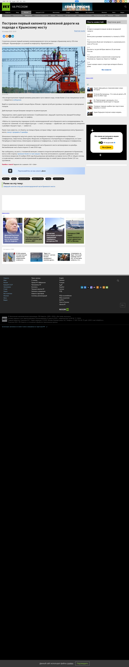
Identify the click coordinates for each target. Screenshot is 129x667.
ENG (4, 1)
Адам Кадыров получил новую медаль (107, 112)
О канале (34, 280)
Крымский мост (24, 179)
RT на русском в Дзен (121, 1)
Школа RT (62, 304)
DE (7, 1)
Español (61, 286)
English (61, 278)
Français (61, 282)
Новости (7, 12)
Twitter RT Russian (110, 1)
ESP (18, 1)
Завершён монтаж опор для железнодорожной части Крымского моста (29, 186)
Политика (8, 15)
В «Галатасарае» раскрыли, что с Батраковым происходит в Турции (106, 100)
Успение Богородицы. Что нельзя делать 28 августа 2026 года (110, 94)
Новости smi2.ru (5, 213)
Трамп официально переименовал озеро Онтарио (108, 88)
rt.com (21, 318)
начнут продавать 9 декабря (17, 132)
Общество (28, 15)
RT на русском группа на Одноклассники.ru (118, 1)
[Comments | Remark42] (43, 202)
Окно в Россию (64, 302)
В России (6, 179)
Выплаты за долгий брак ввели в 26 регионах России (103, 50)
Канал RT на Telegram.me (105, 1)
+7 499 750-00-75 (78, 320)
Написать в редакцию (38, 291)
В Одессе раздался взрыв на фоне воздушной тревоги (104, 30)
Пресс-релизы (35, 278)
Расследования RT (99, 15)
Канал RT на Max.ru (113, 1)
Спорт (68, 12)
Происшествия (17, 15)
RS (20, 1)
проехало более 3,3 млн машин (28, 154)
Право (117, 15)
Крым (14, 179)
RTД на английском (65, 296)
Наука (77, 12)
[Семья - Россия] (77, 7)
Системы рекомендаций (39, 296)
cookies (70, 663)
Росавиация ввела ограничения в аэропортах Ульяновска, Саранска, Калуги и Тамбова (103, 58)
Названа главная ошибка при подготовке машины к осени (109, 107)
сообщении (17, 100)
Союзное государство (41, 15)
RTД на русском (64, 298)
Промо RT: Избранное (38, 282)
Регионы (60, 15)
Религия (110, 15)
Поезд (48, 179)
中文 (24, 1)
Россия (26, 12)
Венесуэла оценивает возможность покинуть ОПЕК (106, 36)
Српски (61, 289)
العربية (13, 1)
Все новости (106, 70)
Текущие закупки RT (37, 289)
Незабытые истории (85, 15)
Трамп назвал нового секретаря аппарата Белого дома (105, 65)
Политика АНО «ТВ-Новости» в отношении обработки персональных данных (33, 322)
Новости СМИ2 (89, 78)
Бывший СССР (40, 12)
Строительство (58, 179)
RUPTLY (61, 300)
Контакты (34, 287)
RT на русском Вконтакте (108, 1)
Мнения (104, 12)
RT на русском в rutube (115, 1)
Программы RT (36, 285)
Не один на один (70, 15)
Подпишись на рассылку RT (126, 1)
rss (123, 1)
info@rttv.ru (99, 320)
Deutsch (61, 280)
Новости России (38, 179)
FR (10, 1)
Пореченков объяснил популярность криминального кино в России (106, 43)
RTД (77, 1)
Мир (17, 12)
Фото (113, 12)
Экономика (56, 12)
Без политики (90, 12)
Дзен (44, 171)
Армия (53, 15)
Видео (122, 12)
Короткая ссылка (79, 31)
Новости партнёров (37, 293)
